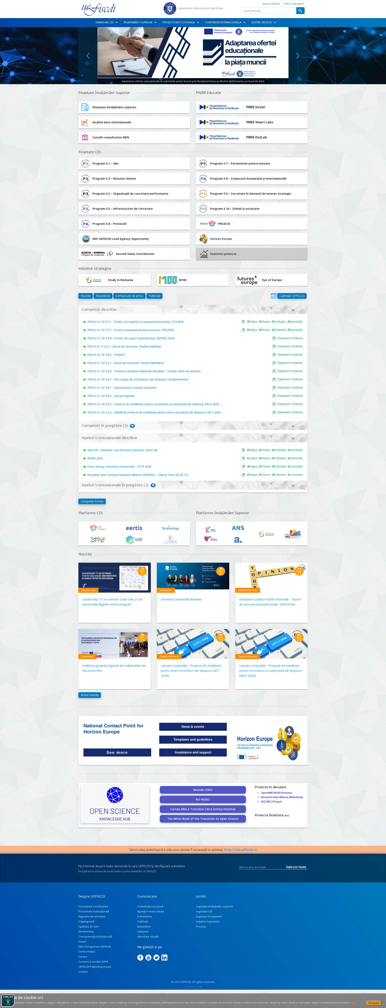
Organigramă (86, 921)
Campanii (142, 931)
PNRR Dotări (255, 107)
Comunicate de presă (129, 296)
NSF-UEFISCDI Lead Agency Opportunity (120, 239)
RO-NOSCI (203, 799)
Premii (82, 941)
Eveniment (166, 590)
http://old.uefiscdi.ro (240, 849)
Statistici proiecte (223, 254)
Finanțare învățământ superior (114, 107)
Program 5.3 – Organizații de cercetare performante (130, 193)
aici (286, 815)
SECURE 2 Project (271, 801)
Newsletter (103, 296)
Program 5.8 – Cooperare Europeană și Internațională (248, 178)
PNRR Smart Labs (259, 122)
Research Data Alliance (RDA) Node (282, 797)
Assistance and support (193, 752)
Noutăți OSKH (203, 790)
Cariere (82, 956)
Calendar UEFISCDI (292, 296)
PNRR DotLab (256, 137)
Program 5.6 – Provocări (109, 224)
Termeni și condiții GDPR (93, 961)
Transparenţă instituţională (95, 936)
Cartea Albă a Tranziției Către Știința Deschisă (202, 809)
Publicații (154, 296)
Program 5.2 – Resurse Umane (114, 178)
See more (117, 752)
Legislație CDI (204, 911)
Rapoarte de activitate (91, 916)
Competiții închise (92, 501)
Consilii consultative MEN (110, 137)
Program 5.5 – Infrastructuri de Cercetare (122, 209)
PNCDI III (224, 224)
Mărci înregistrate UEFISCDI (94, 946)
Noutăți (85, 296)
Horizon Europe (221, 239)
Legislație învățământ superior (214, 906)
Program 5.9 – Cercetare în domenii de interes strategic (250, 193)
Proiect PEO (88, 590)
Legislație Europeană (209, 916)
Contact (83, 971)
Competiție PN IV (247, 590)
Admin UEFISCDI (271, 3)
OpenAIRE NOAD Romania (276, 792)
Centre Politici (86, 951)
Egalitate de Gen (88, 926)
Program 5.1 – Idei (105, 163)
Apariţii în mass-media (150, 911)
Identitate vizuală (147, 936)
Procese (201, 926)
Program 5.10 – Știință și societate (235, 209)
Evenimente (144, 916)
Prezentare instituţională (93, 911)
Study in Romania (120, 280)
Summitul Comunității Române (181, 599)
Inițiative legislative (208, 921)
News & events (193, 726)
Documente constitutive (93, 906)
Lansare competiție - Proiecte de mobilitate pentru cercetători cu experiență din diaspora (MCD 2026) (270, 670)
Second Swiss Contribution (135, 254)
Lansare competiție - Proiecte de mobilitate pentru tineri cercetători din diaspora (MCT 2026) (191, 670)
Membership (86, 931)
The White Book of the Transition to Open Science (202, 819)
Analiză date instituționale (111, 122)
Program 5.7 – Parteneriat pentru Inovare (240, 163)
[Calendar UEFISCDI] (274, 296)
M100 (182, 280)
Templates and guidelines (193, 739)
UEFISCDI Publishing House (94, 966)
